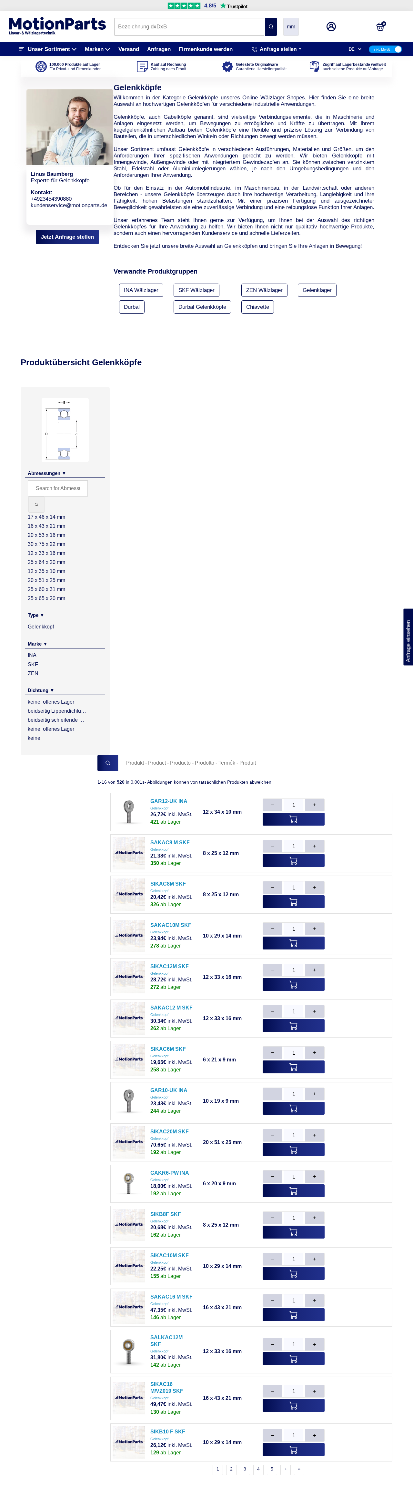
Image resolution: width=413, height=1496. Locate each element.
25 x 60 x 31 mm (46, 589)
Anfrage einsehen (408, 637)
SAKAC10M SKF (170, 925)
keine (34, 738)
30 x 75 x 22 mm (46, 544)
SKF (33, 664)
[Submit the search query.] (36, 505)
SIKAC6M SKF (168, 1049)
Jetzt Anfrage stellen (67, 237)
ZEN (33, 673)
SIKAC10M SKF (169, 1255)
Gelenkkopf (41, 626)
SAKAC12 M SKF (171, 1007)
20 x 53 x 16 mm (46, 535)
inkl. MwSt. (171, 814)
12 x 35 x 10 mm (46, 571)
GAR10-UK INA (168, 1090)
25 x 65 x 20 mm (46, 598)
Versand (128, 49)
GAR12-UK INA (168, 801)
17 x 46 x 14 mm (46, 517)
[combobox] (189, 27)
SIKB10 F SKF (167, 1431)
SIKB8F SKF (165, 1214)
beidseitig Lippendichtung (57, 711)
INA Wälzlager (141, 290)
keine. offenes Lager (51, 729)
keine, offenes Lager (51, 702)
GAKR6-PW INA (169, 1173)
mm (291, 26)
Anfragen (159, 49)
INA (32, 655)
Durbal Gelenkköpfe (202, 307)
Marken (94, 49)
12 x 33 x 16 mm (46, 553)
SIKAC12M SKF (169, 966)
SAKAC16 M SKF (171, 1297)
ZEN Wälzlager (264, 290)
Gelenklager (317, 290)
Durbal (132, 307)
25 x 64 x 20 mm (46, 562)
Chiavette (257, 307)
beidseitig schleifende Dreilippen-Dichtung (57, 720)
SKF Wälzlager (196, 290)
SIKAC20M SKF (169, 1131)
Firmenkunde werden (206, 49)
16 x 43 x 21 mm (46, 526)
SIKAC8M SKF (168, 884)
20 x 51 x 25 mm (46, 580)
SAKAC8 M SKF (170, 842)
